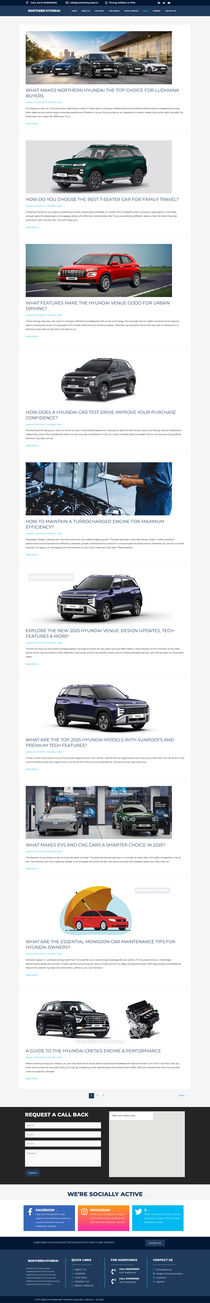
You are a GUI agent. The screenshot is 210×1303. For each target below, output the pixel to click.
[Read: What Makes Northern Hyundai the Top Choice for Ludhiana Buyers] (99, 57)
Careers (156, 11)
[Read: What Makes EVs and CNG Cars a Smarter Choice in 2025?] (99, 812)
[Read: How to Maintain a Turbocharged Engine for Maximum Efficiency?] (99, 488)
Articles (51, 102)
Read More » (32, 123)
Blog (145, 11)
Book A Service (131, 11)
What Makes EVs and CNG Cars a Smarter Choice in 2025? (95, 845)
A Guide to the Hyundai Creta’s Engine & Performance (93, 1050)
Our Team (99, 11)
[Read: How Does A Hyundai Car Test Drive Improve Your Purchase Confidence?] (99, 379)
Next (183, 1095)
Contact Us (170, 11)
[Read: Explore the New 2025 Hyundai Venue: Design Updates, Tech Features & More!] (99, 597)
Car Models (114, 11)
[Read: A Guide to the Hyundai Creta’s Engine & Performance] (99, 1018)
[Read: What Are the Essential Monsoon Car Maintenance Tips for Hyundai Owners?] (99, 910)
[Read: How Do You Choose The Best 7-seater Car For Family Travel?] (99, 166)
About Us (86, 11)
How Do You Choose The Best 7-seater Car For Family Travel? (102, 199)
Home (74, 11)
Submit (33, 1173)
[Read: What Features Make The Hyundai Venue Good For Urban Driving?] (99, 270)
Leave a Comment (35, 102)
